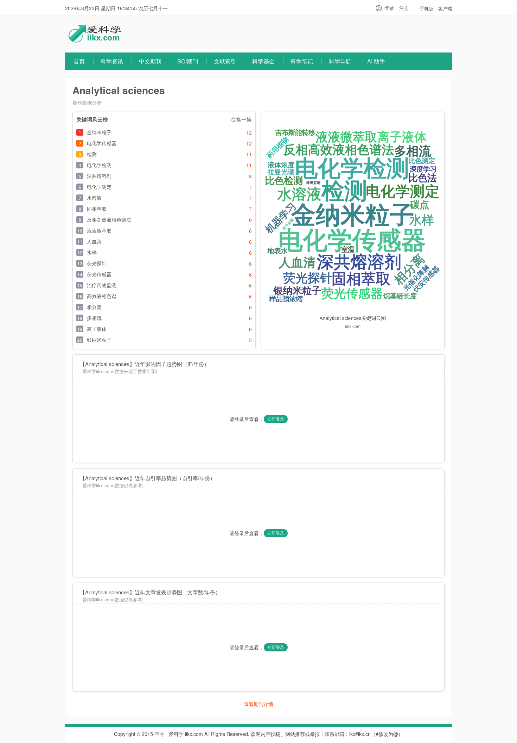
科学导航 (340, 61)
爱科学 (176, 733)
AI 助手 (376, 61)
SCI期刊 (187, 61)
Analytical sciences (118, 90)
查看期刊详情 (258, 703)
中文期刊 (150, 61)
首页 (79, 61)
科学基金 (263, 61)
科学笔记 (302, 61)
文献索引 (225, 61)
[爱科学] (95, 40)
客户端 (445, 8)
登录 (389, 7)
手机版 (426, 8)
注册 (404, 7)
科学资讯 (112, 61)
